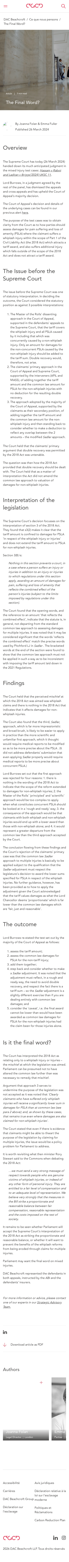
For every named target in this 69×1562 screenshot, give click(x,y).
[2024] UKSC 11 (32, 172)
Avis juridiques (44, 1483)
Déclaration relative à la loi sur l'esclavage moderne (50, 1495)
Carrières (9, 1491)
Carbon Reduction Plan (50, 1520)
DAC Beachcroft (14, 19)
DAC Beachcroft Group (18, 1499)
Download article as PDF (27, 1345)
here (25, 213)
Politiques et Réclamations (43, 1510)
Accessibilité (11, 1483)
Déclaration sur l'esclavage (13, 1509)
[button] (63, 6)
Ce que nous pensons (43, 19)
